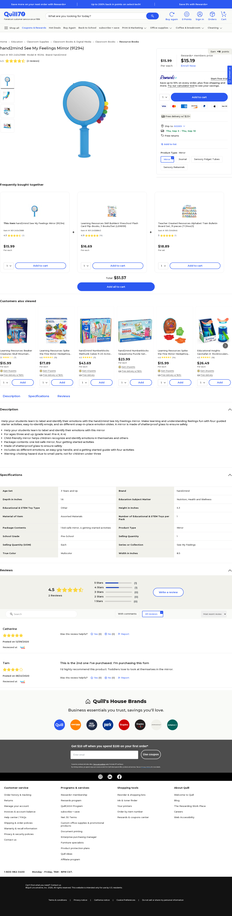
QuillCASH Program (72, 806)
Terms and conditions (99, 764)
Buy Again (69, 27)
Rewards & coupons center (133, 817)
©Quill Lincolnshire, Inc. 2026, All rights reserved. (48, 887)
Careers (178, 811)
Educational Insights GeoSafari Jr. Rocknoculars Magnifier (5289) (212, 352)
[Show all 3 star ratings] (118, 592)
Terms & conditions (58, 900)
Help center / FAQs (15, 817)
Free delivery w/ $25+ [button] (14, 375)
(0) (136, 592)
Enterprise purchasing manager (79, 837)
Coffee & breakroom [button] (188, 27)
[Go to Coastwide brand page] (76, 725)
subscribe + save (109, 27)
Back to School (87, 27)
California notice (102, 900)
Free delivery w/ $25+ (177, 116)
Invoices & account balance (19, 811)
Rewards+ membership (74, 794)
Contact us (10, 839)
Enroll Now (188, 65)
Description (11, 396)
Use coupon (151, 754)
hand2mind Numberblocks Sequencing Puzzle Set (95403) (133, 352)
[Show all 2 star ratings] (118, 596)
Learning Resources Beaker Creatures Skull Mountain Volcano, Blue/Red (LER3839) (17, 352)
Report (125, 634)
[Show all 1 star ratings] (118, 601)
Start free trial (219, 78)
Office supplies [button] (159, 27)
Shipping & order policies (18, 822)
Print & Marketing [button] (132, 27)
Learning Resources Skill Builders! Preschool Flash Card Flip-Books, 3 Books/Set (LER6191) (109, 224)
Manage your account (16, 806)
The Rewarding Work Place (190, 806)
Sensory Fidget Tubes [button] (207, 159)
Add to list (170, 144)
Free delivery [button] (88, 375)
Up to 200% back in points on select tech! (116, 4)
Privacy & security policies (19, 834)
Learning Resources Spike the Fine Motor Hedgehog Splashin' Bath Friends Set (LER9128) (173, 352)
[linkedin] (110, 776)
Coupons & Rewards (34, 27)
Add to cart (199, 97)
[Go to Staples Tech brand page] (140, 725)
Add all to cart (116, 286)
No (109, 634)
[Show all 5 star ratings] (118, 583)
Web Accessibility (184, 817)
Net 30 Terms (69, 817)
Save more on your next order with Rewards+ (38, 4)
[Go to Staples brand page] (124, 725)
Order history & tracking (17, 794)
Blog (177, 800)
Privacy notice (80, 900)
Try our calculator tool (181, 85)
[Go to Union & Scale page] (156, 725)
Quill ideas (66, 853)
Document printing (71, 831)
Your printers (124, 806)
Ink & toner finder (127, 800)
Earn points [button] (220, 51)
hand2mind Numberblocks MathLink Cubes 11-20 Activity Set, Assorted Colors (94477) (95, 352)
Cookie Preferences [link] (126, 900)
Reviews (63, 396)
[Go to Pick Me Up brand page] (92, 725)
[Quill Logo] (14, 14)
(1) (135, 583)
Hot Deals (55, 27)
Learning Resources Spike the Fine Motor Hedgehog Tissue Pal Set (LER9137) (55, 352)
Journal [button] (183, 159)
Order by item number (130, 811)
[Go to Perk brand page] (108, 725)
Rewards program (71, 800)
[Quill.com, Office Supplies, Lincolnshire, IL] (13, 886)
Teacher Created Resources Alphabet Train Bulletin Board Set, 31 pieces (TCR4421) (187, 224)
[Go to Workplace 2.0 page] (172, 725)
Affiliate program (70, 859)
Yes (96, 634)
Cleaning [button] (213, 27)
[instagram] (100, 776)
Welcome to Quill (184, 794)
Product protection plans (75, 848)
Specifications (38, 396)
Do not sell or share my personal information (163, 900)
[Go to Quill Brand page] (59, 725)
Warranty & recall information (20, 828)
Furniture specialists (72, 842)
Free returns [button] (172, 135)
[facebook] (119, 776)
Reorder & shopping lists (131, 794)
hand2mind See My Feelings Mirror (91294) (34, 223)
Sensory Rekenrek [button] (174, 167)
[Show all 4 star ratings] (119, 587)
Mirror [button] (167, 159)
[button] (152, 16)
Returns (8, 800)
